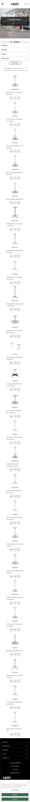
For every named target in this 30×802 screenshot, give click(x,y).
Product (15, 54)
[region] (15, 791)
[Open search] (26, 4)
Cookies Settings (15, 790)
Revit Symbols (15, 766)
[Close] (28, 782)
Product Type (15, 58)
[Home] (15, 4)
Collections (15, 45)
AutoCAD (15, 769)
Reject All (15, 794)
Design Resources (15, 773)
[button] (28, 3)
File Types (15, 50)
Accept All (15, 799)
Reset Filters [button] (15, 63)
